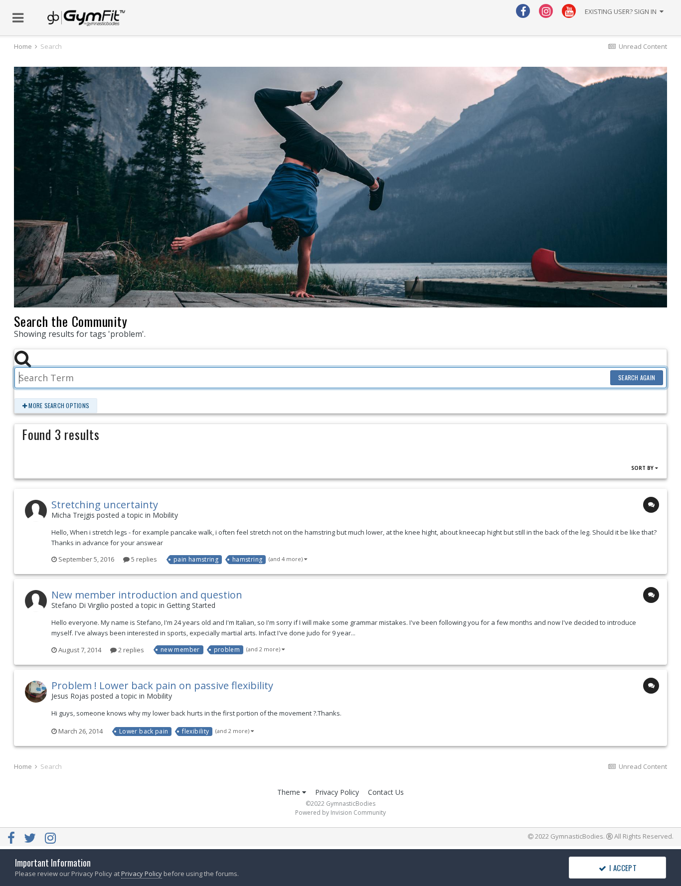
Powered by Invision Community (340, 812)
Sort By (643, 467)
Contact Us (386, 792)
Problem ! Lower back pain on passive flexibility (162, 685)
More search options (58, 405)
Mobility (165, 515)
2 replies (130, 649)
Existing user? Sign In (622, 11)
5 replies (143, 559)
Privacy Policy (337, 792)
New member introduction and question (146, 594)
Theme (289, 792)
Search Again (636, 377)
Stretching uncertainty (104, 504)
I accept (621, 867)
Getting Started (191, 605)
